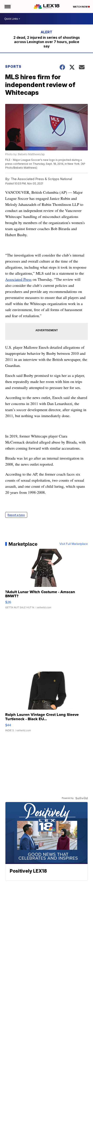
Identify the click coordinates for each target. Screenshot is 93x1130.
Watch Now (80, 6)
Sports (13, 66)
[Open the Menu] (7, 6)
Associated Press (18, 279)
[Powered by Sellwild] (81, 798)
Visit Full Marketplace (73, 544)
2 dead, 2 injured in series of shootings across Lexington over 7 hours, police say (46, 41)
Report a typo (16, 515)
